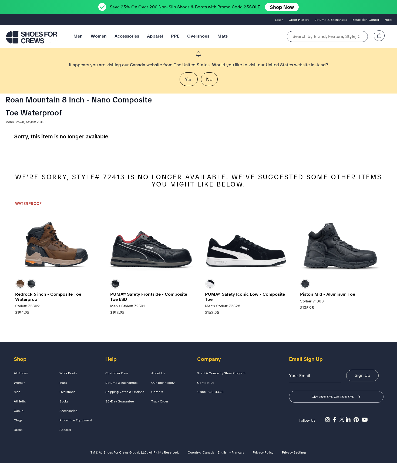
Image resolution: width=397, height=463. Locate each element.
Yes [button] (189, 79)
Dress (18, 430)
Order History (299, 20)
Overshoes (198, 36)
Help (388, 20)
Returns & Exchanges (330, 20)
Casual (19, 411)
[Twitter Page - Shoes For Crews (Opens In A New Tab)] (342, 419)
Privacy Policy (263, 453)
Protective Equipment (75, 420)
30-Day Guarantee (119, 401)
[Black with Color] (210, 284)
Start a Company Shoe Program (221, 373)
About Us (158, 373)
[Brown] (20, 284)
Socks (63, 401)
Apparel (155, 36)
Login (279, 20)
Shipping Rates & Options (124, 392)
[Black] (31, 284)
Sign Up (362, 375)
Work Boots (68, 373)
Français (238, 453)
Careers (157, 392)
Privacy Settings (294, 453)
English (223, 453)
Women (99, 36)
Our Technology (162, 383)
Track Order (159, 401)
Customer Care (116, 373)
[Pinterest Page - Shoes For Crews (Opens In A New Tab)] (358, 419)
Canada (208, 453)
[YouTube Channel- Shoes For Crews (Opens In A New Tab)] (365, 419)
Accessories (127, 36)
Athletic (20, 401)
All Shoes (21, 373)
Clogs (18, 420)
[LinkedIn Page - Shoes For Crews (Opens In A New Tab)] (350, 419)
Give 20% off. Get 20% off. (333, 397)
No (209, 79)
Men (78, 36)
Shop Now (282, 7)
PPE (175, 36)
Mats (222, 36)
